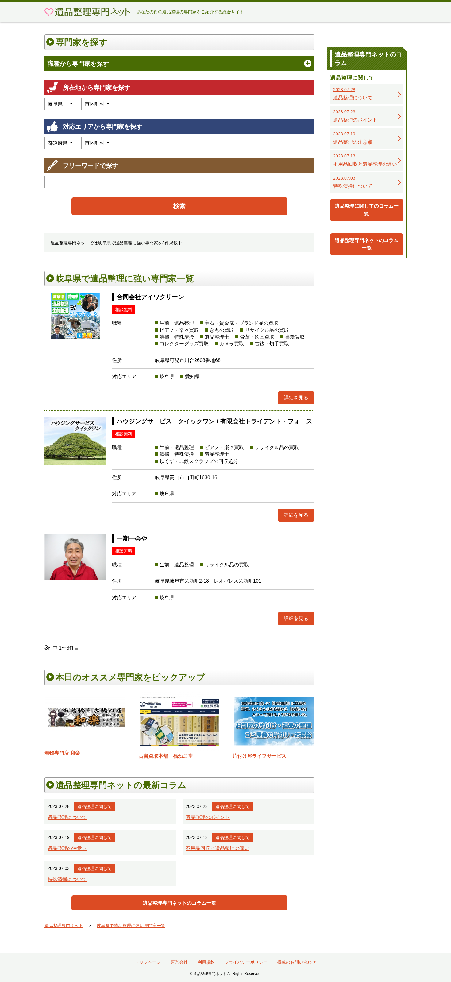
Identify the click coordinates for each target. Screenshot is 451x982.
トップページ (148, 962)
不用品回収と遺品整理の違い (217, 848)
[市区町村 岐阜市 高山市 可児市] (97, 104)
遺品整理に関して (94, 806)
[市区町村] (97, 143)
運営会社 (179, 962)
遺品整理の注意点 (67, 848)
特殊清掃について (67, 879)
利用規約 (206, 962)
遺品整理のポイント (208, 817)
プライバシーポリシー (246, 962)
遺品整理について (67, 817)
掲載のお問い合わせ (296, 962)
